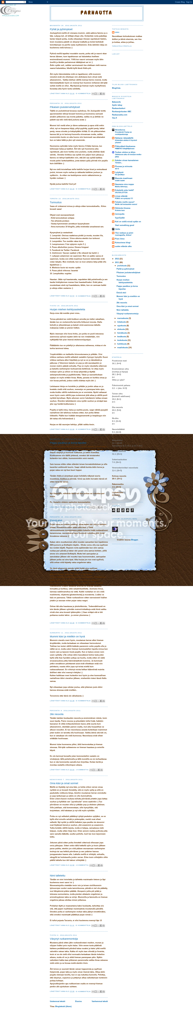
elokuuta (121, 329)
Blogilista (116, 88)
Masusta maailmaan (123, 178)
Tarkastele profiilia (122, 46)
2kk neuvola (56, 714)
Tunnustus (56, 202)
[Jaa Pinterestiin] (103, 93)
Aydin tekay (117, 105)
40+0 (117, 169)
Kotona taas (120, 210)
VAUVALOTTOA (121, 193)
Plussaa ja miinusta (123, 166)
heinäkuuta (122, 333)
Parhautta (97, 12)
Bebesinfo (116, 102)
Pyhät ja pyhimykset (61, 29)
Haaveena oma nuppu (124, 184)
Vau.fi (114, 118)
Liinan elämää (121, 196)
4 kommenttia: (82, 865)
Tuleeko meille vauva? (125, 202)
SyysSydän (120, 218)
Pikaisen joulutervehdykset (65, 107)
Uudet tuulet (120, 181)
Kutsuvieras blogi (122, 242)
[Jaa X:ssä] (98, 93)
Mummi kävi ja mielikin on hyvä (67, 636)
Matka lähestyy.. (121, 187)
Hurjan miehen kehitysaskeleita (67, 309)
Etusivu (78, 1001)
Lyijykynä (119, 172)
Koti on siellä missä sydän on (128, 222)
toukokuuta (122, 340)
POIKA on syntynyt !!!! (124, 198)
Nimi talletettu (57, 875)
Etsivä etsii (56, 520)
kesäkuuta (122, 336)
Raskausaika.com (119, 115)
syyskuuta (122, 326)
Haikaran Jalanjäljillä (124, 138)
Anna (117, 32)
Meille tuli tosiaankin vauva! (126, 204)
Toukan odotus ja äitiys (125, 152)
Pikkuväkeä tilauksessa (125, 146)
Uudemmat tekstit (57, 1001)
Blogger (134, 540)
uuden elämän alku (123, 246)
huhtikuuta (122, 344)
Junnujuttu (119, 214)
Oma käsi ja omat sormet (64, 783)
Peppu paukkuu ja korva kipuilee (68, 442)
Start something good (124, 225)
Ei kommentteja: (84, 93)
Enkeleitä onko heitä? (124, 190)
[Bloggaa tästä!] (95, 93)
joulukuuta (122, 266)
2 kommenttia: (82, 507)
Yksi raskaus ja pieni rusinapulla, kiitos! (124, 234)
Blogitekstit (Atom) (63, 1006)
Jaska (117, 229)
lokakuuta (121, 322)
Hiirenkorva (120, 130)
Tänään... (118, 163)
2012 (117, 259)
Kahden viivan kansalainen (126, 160)
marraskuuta (123, 318)
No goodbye (120, 175)
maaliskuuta (122, 347)
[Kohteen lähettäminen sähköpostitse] (93, 93)
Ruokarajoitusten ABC (121, 111)
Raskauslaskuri (118, 108)
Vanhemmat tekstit (100, 1001)
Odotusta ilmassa (122, 208)
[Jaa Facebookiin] (101, 93)
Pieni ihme (119, 239)
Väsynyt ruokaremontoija (64, 938)
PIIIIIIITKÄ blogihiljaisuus (125, 149)
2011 (117, 262)
